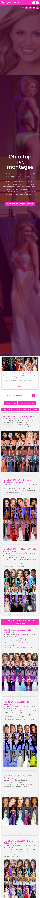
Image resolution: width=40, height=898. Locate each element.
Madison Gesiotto (29, 549)
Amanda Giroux (21, 845)
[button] (33, 2)
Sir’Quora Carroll (28, 416)
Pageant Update (12, 3)
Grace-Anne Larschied (23, 706)
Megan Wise (19, 557)
